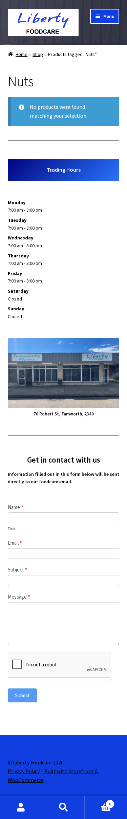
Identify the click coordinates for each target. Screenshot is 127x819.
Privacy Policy (24, 771)
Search (63, 807)
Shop (38, 54)
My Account (21, 807)
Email (15, 543)
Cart (98, 801)
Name (15, 507)
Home (21, 54)
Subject (17, 569)
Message (19, 596)
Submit (22, 695)
